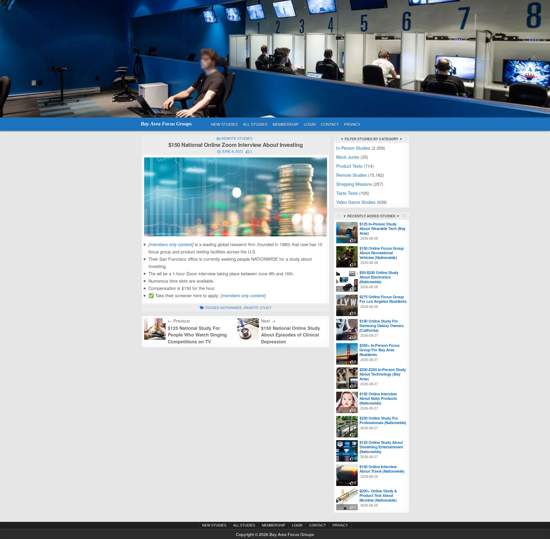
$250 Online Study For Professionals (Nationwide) (382, 420)
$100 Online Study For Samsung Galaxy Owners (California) (381, 325)
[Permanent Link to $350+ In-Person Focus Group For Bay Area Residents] (347, 354)
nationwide (231, 308)
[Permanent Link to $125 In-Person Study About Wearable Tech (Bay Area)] (347, 232)
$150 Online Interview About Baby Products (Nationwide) (378, 398)
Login (310, 124)
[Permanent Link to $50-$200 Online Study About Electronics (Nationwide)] (347, 281)
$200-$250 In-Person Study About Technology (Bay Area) (382, 374)
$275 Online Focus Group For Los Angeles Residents (383, 299)
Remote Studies (237, 138)
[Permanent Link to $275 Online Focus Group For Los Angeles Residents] (347, 305)
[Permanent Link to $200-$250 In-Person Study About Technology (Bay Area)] (347, 378)
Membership (286, 124)
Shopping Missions (354, 184)
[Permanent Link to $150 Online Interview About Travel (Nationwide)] (347, 475)
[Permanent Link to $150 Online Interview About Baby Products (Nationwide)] (347, 402)
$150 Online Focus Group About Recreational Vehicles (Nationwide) (381, 252)
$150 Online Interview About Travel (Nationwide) (382, 469)
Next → (268, 321)
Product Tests (349, 166)
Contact (330, 124)
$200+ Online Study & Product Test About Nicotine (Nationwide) (378, 495)
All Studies (255, 124)
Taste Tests (347, 193)
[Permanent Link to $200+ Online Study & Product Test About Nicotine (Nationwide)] (347, 499)
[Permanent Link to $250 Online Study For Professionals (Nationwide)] (347, 426)
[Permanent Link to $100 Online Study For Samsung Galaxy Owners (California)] (347, 329)
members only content (171, 244)
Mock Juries (347, 157)
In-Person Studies (353, 148)
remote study (258, 308)
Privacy (352, 124)
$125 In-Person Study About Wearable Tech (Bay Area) (382, 228)
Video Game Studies (356, 202)
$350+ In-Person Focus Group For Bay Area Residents (379, 350)
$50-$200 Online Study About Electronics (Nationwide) (379, 277)
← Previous (179, 321)
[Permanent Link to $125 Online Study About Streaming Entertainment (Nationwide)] (347, 451)
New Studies (224, 124)
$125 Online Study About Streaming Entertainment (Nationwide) (381, 447)
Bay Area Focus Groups (166, 123)
